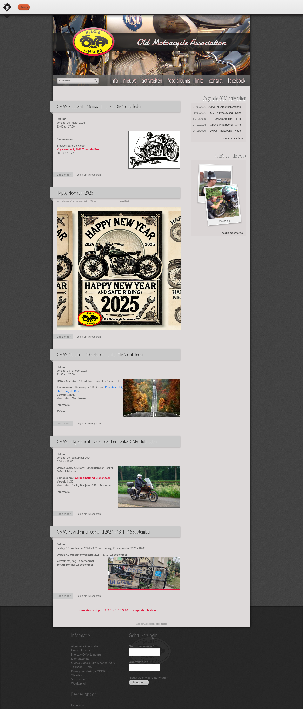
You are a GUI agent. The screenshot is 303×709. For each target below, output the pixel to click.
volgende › (139, 610)
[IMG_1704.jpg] (222, 202)
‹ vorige (95, 610)
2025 (126, 201)
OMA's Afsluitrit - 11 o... (229, 118)
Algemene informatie (84, 646)
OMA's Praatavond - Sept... (226, 112)
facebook (236, 81)
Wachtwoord (138, 662)
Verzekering (79, 679)
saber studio (160, 624)
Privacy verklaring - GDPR (88, 671)
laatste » (152, 610)
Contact (216, 81)
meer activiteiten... (234, 138)
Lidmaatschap (80, 658)
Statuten (76, 675)
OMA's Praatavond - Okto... (226, 124)
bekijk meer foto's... (233, 232)
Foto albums (178, 81)
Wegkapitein (79, 683)
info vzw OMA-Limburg (86, 654)
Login (80, 175)
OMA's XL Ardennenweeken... (225, 106)
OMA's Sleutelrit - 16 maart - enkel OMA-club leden (99, 106)
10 (126, 610)
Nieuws (130, 81)
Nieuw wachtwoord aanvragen (148, 677)
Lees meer (65, 175)
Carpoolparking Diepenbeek (92, 477)
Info (114, 81)
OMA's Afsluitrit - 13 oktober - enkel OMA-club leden (100, 354)
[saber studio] (7, 7)
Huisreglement (80, 650)
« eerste (84, 610)
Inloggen (24, 7)
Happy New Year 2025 (75, 192)
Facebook (77, 705)
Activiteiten (152, 81)
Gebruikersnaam (141, 646)
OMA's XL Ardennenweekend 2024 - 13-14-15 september (104, 531)
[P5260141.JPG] (215, 181)
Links (199, 81)
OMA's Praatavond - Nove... (226, 130)
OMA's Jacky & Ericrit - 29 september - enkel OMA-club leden (107, 441)
